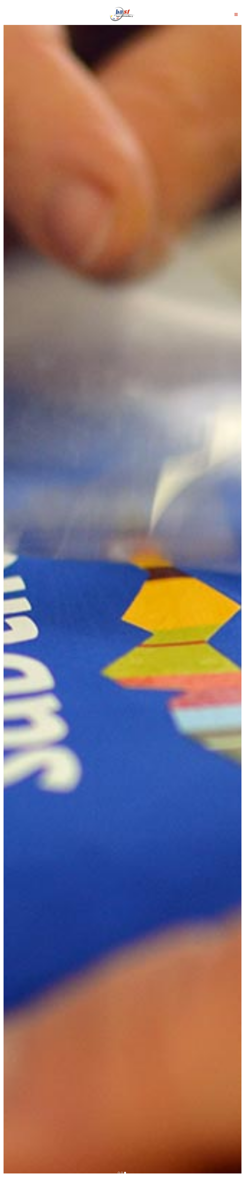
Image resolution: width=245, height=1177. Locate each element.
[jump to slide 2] (122, 1173)
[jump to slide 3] (125, 1173)
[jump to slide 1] (119, 1173)
